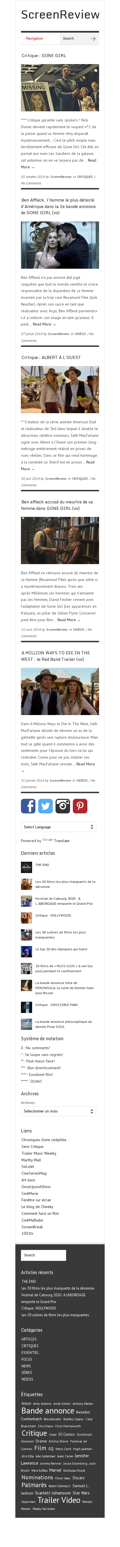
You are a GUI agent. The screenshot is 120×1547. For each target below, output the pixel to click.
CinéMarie (29, 1193)
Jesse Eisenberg (75, 1463)
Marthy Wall (31, 1159)
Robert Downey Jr (60, 1486)
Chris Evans (45, 1426)
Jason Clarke (65, 1456)
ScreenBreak (32, 1226)
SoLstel (27, 1166)
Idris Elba (27, 1456)
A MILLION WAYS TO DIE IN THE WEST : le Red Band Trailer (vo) (55, 655)
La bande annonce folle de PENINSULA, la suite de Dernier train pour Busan (64, 988)
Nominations (37, 1477)
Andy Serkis (62, 1403)
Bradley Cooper (73, 1419)
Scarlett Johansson (53, 1493)
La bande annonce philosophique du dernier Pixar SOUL (63, 1024)
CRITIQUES (85, 177)
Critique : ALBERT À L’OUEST (51, 357)
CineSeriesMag (34, 1173)
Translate (61, 840)
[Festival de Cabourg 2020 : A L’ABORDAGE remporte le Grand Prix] (26, 901)
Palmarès (34, 1485)
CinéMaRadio (32, 1220)
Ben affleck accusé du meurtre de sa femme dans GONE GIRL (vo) (57, 505)
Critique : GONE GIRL (43, 55)
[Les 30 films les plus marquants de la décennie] (26, 884)
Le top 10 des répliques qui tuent (61, 949)
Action (26, 1403)
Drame (41, 1441)
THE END (42, 864)
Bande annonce (47, 1410)
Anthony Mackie (83, 1404)
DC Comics (67, 1434)
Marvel (55, 1470)
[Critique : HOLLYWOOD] (26, 918)
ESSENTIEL (30, 1352)
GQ (51, 1448)
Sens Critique (32, 1146)
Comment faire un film (40, 1213)
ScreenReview (60, 177)
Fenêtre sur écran (36, 1199)
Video (70, 1499)
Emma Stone (58, 1441)
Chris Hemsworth (68, 1426)
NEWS (26, 1366)
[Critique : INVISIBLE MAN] (26, 1007)
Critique (34, 1433)
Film (40, 1448)
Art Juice (28, 1179)
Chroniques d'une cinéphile (43, 1139)
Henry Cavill (63, 1449)
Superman (28, 1502)
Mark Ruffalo (39, 1471)
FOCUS (26, 1359)
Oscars (79, 1477)
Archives (28, 1102)
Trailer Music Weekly (38, 1153)
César (53, 1435)
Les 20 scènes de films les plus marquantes (60, 934)
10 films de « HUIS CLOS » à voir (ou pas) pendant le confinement (64, 968)
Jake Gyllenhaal (45, 1456)
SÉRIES (26, 1372)
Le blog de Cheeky (37, 1206)
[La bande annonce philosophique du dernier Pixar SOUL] (26, 1024)
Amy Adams (42, 1403)
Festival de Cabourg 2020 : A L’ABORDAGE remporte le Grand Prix (64, 901)
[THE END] (26, 867)
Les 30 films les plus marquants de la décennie (65, 884)
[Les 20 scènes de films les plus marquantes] (26, 934)
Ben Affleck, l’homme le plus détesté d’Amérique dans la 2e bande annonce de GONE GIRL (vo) (58, 206)
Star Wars (81, 1493)
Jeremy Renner (50, 1463)
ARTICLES (29, 1339)
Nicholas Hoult (74, 1470)
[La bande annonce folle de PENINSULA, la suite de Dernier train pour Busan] (26, 985)
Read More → (44, 324)
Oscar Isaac (63, 1478)
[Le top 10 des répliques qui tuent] (26, 951)
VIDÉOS (80, 334)
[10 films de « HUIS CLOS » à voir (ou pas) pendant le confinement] (26, 968)
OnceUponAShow (36, 1186)
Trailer (48, 1499)
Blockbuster (52, 1419)
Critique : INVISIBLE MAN (56, 1004)
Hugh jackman (82, 1449)
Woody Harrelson (44, 1509)
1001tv (27, 1233)
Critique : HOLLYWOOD (53, 915)
